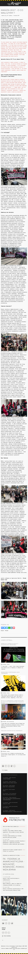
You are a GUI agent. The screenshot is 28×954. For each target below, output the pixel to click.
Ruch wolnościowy (10, 721)
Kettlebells (6, 807)
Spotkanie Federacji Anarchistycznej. (12, 811)
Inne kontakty (7, 935)
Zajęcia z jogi (6, 803)
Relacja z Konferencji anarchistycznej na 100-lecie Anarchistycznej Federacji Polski (12, 702)
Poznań (6, 630)
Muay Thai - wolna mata (9, 786)
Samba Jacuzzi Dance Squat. (10, 782)
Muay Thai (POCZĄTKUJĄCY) (9, 794)
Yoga (4, 790)
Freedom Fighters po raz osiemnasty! (12, 730)
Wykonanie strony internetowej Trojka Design (11, 946)
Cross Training (7, 778)
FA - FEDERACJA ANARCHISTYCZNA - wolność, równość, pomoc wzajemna (13, 864)
